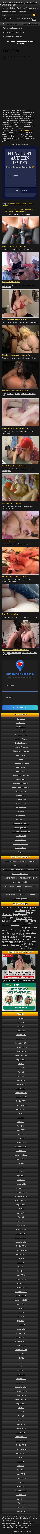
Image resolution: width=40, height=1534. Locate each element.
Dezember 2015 (21, 1437)
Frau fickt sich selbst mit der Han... (14, 246)
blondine (7, 914)
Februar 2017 (21, 1379)
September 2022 (21, 1105)
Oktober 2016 (21, 1395)
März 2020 (21, 1225)
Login (11, 18)
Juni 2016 (20, 1412)
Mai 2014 (20, 1503)
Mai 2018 (20, 1316)
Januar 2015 (20, 1482)
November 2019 (21, 1242)
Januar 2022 (20, 1138)
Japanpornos (21, 791)
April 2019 (20, 1271)
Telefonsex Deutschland (12, 28)
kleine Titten (21, 795)
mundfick (21, 936)
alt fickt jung (11, 579)
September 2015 (21, 1449)
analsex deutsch (13, 431)
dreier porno (30, 921)
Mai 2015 (20, 1466)
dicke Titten (20, 755)
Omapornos (20, 815)
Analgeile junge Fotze (10, 541)
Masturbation (21, 803)
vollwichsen (12, 581)
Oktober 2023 (21, 1051)
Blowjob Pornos (21, 735)
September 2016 (21, 1399)
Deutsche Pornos (10, 24)
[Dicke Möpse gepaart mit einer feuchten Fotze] (20, 303)
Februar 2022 (21, 1134)
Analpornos (20, 723)
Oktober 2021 (21, 1151)
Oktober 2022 (21, 1101)
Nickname (10, 685)
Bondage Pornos (20, 739)
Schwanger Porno (21, 828)
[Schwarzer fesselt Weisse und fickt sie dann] (20, 375)
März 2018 (21, 1325)
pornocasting (31, 937)
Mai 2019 (20, 1267)
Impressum (15, 1531)
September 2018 (21, 1300)
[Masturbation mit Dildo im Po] (20, 487)
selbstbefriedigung (9, 508)
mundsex (28, 936)
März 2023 (21, 1080)
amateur (18, 907)
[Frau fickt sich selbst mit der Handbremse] (20, 230)
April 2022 (20, 1126)
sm (4, 396)
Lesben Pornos (21, 799)
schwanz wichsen (29, 943)
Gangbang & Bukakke (21, 775)
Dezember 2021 (21, 1142)
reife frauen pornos (14, 939)
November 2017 (21, 1341)
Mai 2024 (20, 1022)
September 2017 (21, 1350)
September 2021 (21, 1155)
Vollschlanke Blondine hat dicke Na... (15, 650)
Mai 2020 (20, 1217)
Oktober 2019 (21, 1246)
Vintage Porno (20, 848)
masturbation (27, 506)
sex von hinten (31, 944)
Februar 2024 (21, 1035)
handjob (19, 617)
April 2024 (20, 1026)
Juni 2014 (20, 1499)
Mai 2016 (20, 1416)
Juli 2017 (21, 1358)
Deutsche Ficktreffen (29, 24)
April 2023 (20, 1076)
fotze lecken (15, 925)
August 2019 (20, 1254)
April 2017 (20, 1370)
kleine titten (17, 933)
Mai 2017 (20, 1366)
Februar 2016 (21, 1428)
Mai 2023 (20, 1072)
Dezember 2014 (21, 1486)
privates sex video (30, 617)
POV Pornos (20, 819)
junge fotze (26, 930)
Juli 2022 (21, 1113)
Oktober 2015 (21, 1445)
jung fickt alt (6, 933)
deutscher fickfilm (26, 431)
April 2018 (20, 1321)
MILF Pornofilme (21, 807)
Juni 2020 (20, 1213)
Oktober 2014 (21, 1495)
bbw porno (11, 358)
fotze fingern (6, 925)
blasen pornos (12, 285)
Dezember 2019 (21, 1238)
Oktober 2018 (21, 1296)
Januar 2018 (20, 1333)
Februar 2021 (21, 1184)
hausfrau (4, 930)
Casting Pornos (21, 743)
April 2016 (20, 1420)
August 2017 (20, 1354)
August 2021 (20, 1159)
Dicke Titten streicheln (10, 614)
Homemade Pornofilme (20, 787)
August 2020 (20, 1205)
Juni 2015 (20, 1462)
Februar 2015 (21, 1478)
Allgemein (21, 719)
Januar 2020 (20, 1234)
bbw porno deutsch (14, 653)
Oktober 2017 (21, 1345)
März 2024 (21, 1031)
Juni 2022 (20, 1118)
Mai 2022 (20, 1122)
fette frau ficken (21, 469)
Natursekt (20, 811)
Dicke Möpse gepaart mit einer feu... (15, 319)
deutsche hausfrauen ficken (26, 358)
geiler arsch (34, 322)
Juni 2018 (20, 1312)
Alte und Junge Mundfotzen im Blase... (16, 576)
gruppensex (28, 927)
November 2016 (21, 1391)
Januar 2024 (20, 1039)
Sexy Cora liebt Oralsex (11, 282)
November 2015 (21, 1441)
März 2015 (21, 1474)
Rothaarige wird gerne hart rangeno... (15, 428)
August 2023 (20, 1060)
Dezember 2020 (21, 1192)
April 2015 (20, 1470)
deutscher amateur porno (21, 915)
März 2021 (21, 1180)
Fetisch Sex (20, 771)
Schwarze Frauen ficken (21, 832)
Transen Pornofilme (20, 844)
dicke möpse (24, 918)
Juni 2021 (20, 1167)
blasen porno (29, 912)
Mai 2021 (20, 1171)
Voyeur (20, 852)
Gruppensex (20, 779)
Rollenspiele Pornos (20, 824)
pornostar (4, 939)
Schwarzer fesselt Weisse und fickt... (15, 391)
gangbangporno (24, 924)
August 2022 (20, 1109)
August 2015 (20, 1453)
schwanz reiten (30, 941)
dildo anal (10, 506)
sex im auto (28, 249)
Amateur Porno (27, 131)
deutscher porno (13, 322)
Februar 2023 (21, 1084)
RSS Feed (20, 18)
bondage (10, 394)
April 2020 (20, 1221)
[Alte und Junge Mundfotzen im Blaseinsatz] (20, 561)
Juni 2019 (20, 1263)
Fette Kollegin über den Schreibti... (14, 466)
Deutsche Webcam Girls (12, 37)
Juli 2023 (21, 1064)
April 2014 (20, 1507)
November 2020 (21, 1196)
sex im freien (10, 945)
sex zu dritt (24, 946)
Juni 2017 (20, 1362)
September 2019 (21, 1250)
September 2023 (21, 1055)
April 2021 (20, 1176)
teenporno (27, 544)
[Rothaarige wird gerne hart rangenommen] (20, 412)
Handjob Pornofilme (20, 783)
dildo (15, 921)
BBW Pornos (21, 727)
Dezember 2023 (21, 1043)
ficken (9, 249)
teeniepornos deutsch (17, 211)
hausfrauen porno (13, 930)
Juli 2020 (21, 1209)
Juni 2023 (20, 1068)
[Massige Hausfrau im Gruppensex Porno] (20, 339)
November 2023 (21, 1047)
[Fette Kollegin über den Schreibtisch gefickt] (20, 450)
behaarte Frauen (21, 731)
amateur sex (18, 209)
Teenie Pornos (20, 840)
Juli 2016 (21, 1408)
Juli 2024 (21, 1018)
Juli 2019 (21, 1258)
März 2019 (21, 1275)
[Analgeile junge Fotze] (20, 525)
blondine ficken (20, 914)
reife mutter (21, 579)
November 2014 (21, 1491)
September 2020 (21, 1200)
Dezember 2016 (21, 1387)
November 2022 (21, 1097)
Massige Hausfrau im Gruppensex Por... (16, 355)
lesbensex (33, 933)
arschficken (18, 544)
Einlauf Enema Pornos (20, 763)
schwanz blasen (25, 285)
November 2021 (21, 1147)
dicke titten (24, 322)
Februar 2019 (21, 1279)
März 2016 (21, 1424)
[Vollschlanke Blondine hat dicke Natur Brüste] (20, 634)
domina (22, 920)
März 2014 (21, 1511)
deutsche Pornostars (21, 751)
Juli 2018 (21, 1308)
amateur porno (29, 907)
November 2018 (21, 1292)
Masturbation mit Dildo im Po (12, 503)
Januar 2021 (20, 1188)
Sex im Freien (21, 836)
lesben (27, 933)
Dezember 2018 (21, 1287)
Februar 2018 (21, 1329)
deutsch (30, 913)
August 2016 (20, 1404)
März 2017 (21, 1375)
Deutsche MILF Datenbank (13, 32)
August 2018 (20, 1304)
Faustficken (20, 767)
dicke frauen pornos (29, 653)
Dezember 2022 (21, 1093)
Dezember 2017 (21, 1337)
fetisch (17, 394)
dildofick (18, 506)
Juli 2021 (21, 1163)
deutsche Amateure (18, 204)
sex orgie (22, 944)
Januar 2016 (20, 1433)
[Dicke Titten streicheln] (20, 598)
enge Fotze (23, 923)
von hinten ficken (26, 948)
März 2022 (21, 1130)
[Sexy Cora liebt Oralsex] (20, 266)
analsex (10, 544)
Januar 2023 (20, 1089)
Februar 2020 (21, 1229)
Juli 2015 (21, 1457)
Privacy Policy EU (27, 1531)
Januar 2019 (20, 1283)
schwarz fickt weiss (28, 394)
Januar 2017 (20, 1383)
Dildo (21, 759)
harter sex (6, 433)
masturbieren (17, 249)
